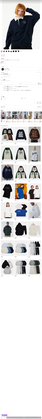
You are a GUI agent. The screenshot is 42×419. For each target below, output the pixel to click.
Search (37, 1)
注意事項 (40, 103)
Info (40, 74)
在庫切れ (32, 417)
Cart (39, 1)
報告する (37, 103)
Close (41, 1)
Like (5, 120)
